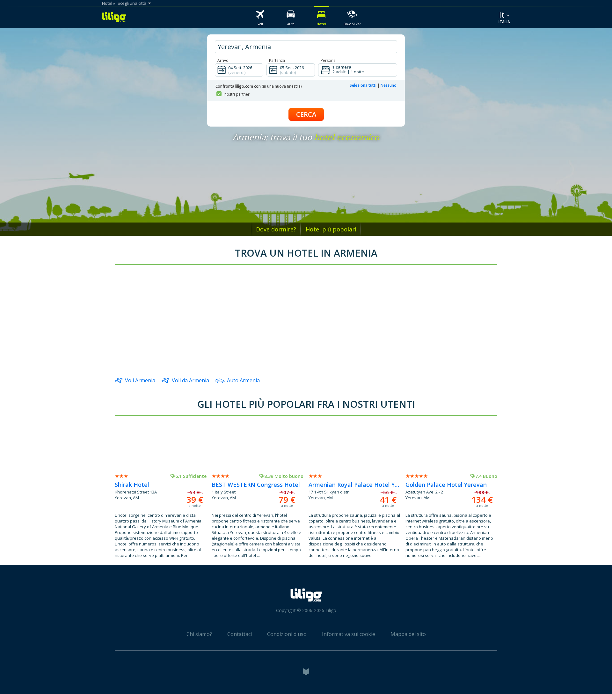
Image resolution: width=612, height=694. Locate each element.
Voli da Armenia (190, 380)
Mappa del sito (408, 634)
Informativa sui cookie (348, 634)
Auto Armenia (243, 380)
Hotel (107, 3)
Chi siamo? (199, 634)
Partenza (277, 60)
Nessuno (389, 85)
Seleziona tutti (363, 85)
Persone (328, 60)
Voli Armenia (140, 380)
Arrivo (223, 60)
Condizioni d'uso (287, 634)
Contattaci (239, 634)
